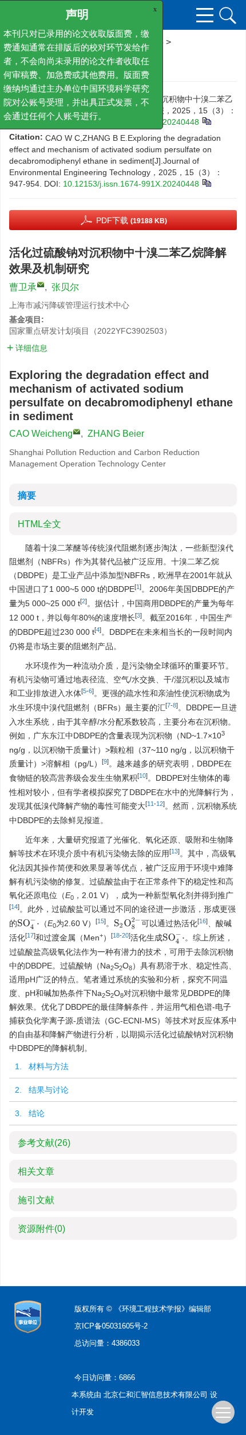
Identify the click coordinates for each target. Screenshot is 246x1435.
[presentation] (28, 923)
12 (159, 803)
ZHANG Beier (116, 433)
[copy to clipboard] (206, 182)
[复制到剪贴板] (206, 120)
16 (202, 921)
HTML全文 (39, 524)
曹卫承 (23, 287)
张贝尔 (65, 287)
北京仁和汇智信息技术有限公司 (156, 1394)
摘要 (27, 495)
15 (100, 921)
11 (150, 803)
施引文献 (36, 1200)
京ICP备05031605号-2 (111, 1326)
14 (14, 906)
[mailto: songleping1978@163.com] (77, 431)
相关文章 (36, 1171)
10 (142, 775)
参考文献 (44, 1143)
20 (125, 935)
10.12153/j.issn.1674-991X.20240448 (131, 183)
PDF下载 (131, 220)
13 (174, 851)
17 (30, 935)
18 (116, 935)
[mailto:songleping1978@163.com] (41, 284)
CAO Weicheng (41, 433)
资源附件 (41, 1229)
